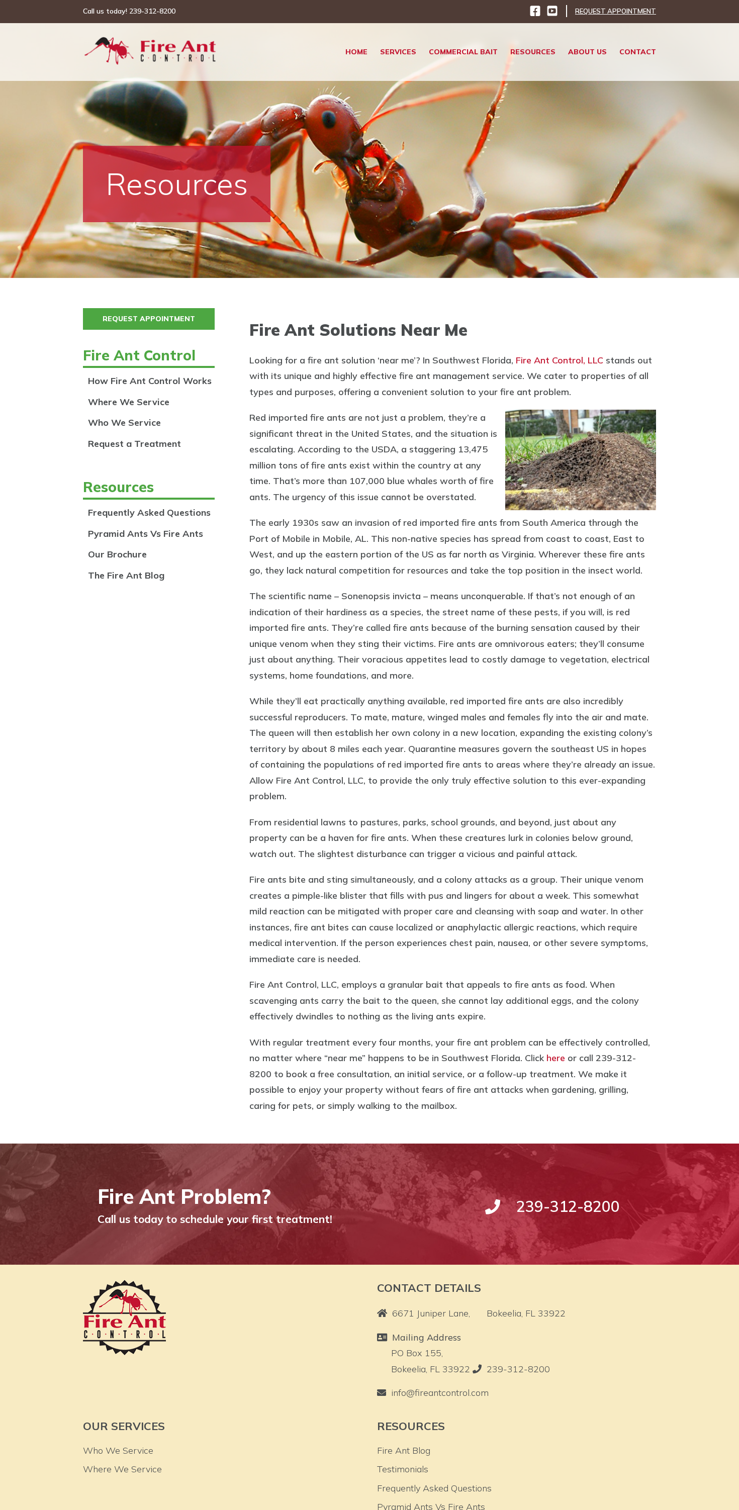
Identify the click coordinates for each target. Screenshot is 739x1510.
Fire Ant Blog (403, 1450)
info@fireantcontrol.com (440, 1392)
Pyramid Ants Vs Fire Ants (145, 533)
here (555, 1058)
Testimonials (402, 1469)
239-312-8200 (518, 1369)
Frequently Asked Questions (149, 512)
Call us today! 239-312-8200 (129, 11)
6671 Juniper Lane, (479, 1313)
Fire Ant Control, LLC (559, 360)
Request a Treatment (134, 443)
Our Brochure (117, 554)
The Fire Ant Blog (126, 575)
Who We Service (124, 422)
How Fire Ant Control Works (150, 381)
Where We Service (128, 402)
